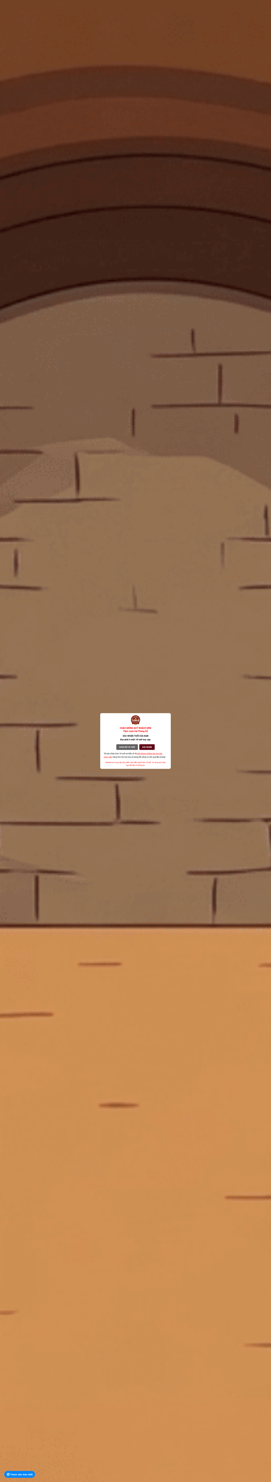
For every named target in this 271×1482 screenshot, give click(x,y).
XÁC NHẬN (147, 747)
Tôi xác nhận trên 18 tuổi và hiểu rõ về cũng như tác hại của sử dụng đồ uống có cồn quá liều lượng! (135, 755)
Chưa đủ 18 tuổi (127, 747)
